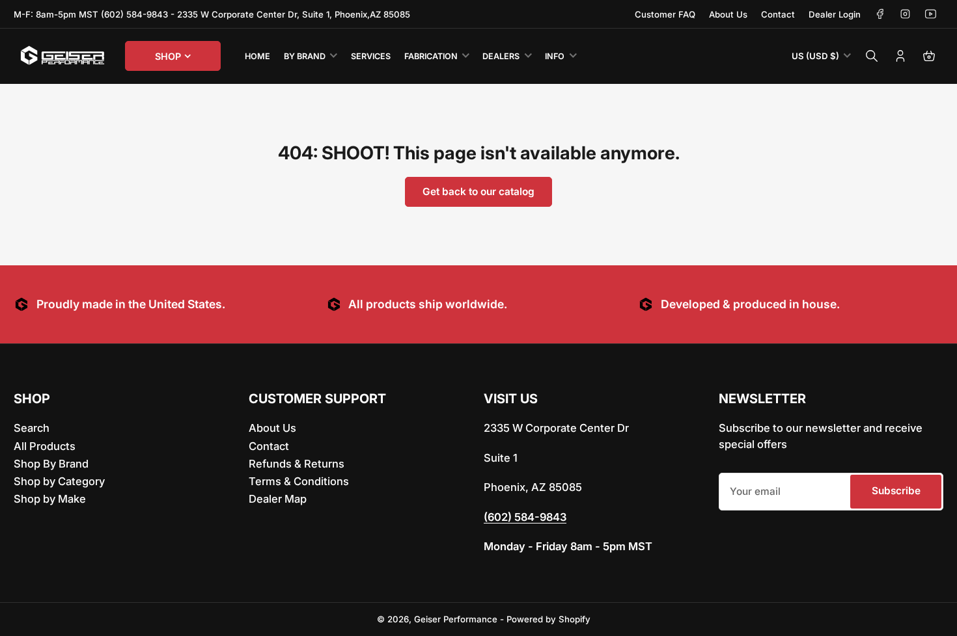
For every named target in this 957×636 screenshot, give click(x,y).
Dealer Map (278, 498)
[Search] (871, 56)
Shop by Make (50, 498)
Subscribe (896, 490)
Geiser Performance (455, 619)
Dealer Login (835, 14)
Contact (778, 14)
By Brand (305, 56)
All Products (45, 446)
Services (371, 56)
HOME (257, 56)
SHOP (168, 56)
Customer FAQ (665, 14)
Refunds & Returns (296, 463)
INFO (554, 56)
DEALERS (501, 56)
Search (31, 427)
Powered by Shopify (548, 619)
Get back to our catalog (478, 191)
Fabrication (431, 56)
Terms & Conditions (299, 481)
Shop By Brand (51, 463)
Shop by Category (59, 481)
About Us (728, 14)
